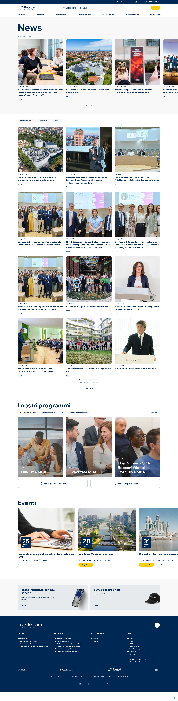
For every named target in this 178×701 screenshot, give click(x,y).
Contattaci (155, 8)
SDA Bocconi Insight (132, 14)
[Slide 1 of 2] (86, 105)
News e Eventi (155, 14)
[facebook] (71, 684)
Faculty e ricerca (108, 14)
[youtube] (98, 684)
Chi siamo (21, 14)
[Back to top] (157, 625)
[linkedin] (89, 684)
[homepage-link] (26, 8)
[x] (80, 684)
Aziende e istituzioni (83, 14)
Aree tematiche (60, 14)
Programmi (40, 14)
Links (129, 633)
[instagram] (107, 684)
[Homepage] (30, 625)
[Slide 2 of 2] (91, 105)
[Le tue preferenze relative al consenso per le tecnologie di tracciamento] (175, 698)
